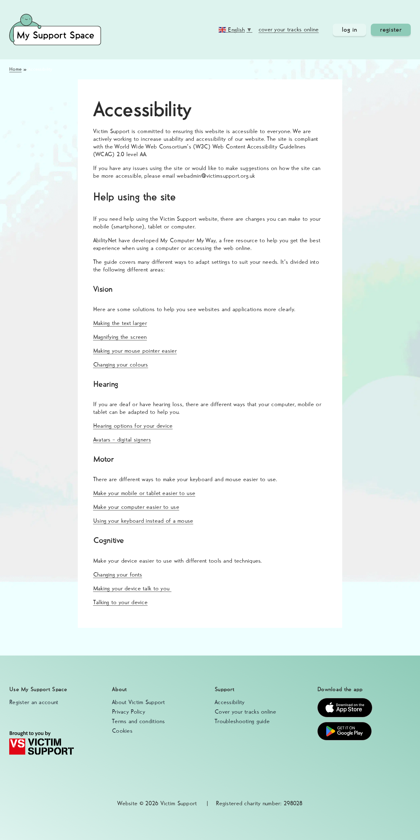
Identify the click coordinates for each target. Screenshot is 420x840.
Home (15, 69)
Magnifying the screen (120, 337)
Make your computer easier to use (136, 507)
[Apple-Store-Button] (344, 701)
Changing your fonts (117, 575)
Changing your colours (120, 365)
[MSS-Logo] (55, 17)
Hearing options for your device (133, 426)
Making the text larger (120, 323)
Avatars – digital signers (122, 440)
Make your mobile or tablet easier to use (144, 493)
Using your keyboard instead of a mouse (143, 521)
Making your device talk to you (132, 589)
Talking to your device (120, 602)
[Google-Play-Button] (344, 725)
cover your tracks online (289, 30)
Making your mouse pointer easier (135, 351)
